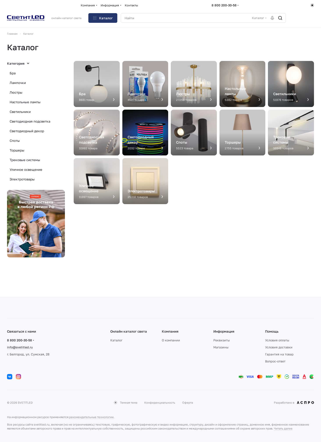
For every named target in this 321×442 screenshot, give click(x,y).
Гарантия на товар (279, 354)
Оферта (187, 402)
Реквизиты (221, 340)
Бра (13, 73)
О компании (171, 340)
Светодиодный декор (27, 131)
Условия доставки (278, 347)
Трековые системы (25, 160)
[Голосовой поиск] (272, 18)
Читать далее (283, 428)
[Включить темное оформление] (312, 5)
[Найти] (280, 18)
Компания (170, 331)
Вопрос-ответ (275, 361)
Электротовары (22, 179)
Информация (223, 331)
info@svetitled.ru (20, 347)
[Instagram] (18, 376)
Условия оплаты (277, 340)
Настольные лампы (25, 102)
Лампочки (18, 83)
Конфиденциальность (159, 402)
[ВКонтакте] (9, 376)
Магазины (220, 347)
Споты (15, 141)
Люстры (16, 92)
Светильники (20, 112)
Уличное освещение (26, 169)
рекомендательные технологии (91, 417)
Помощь (271, 331)
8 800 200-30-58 (224, 5)
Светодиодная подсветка (30, 121)
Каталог (116, 340)
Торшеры (17, 150)
